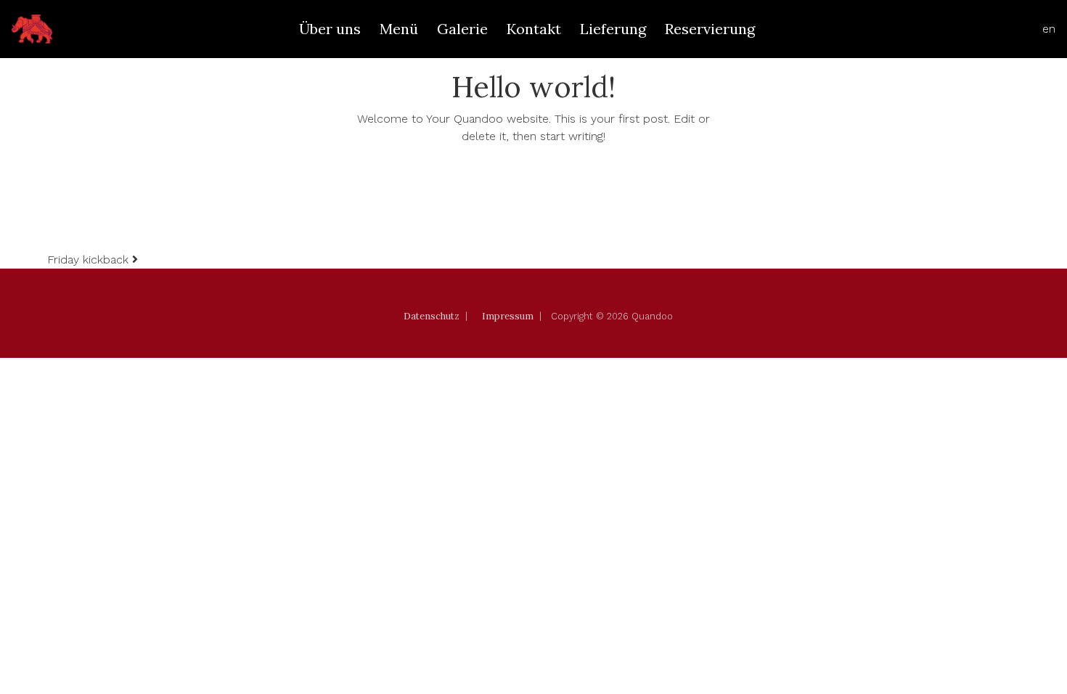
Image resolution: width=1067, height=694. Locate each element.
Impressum (508, 316)
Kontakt (534, 29)
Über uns (330, 29)
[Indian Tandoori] (32, 29)
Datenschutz (431, 316)
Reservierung (710, 29)
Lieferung (613, 29)
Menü (399, 29)
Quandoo (652, 316)
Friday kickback (89, 259)
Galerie (462, 29)
